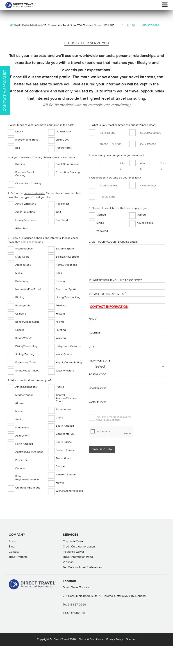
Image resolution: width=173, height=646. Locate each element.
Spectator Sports (66, 289)
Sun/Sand (62, 220)
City (92, 346)
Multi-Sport (22, 256)
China (59, 417)
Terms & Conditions (91, 639)
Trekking (61, 305)
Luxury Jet (62, 139)
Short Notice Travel (27, 370)
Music (19, 273)
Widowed (102, 231)
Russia (60, 386)
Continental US (65, 433)
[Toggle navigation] (165, 5)
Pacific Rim (21, 460)
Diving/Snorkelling (26, 346)
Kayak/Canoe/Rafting (69, 362)
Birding (19, 297)
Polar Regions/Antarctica (27, 478)
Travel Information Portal (78, 557)
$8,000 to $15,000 (110, 144)
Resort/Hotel (63, 147)
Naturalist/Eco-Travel (28, 289)
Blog (11, 546)
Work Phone (97, 402)
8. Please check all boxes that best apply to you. (118, 208)
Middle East (22, 427)
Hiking (60, 321)
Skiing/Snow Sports (68, 256)
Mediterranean (24, 395)
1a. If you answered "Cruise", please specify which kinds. (42, 157)
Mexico (19, 411)
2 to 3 (122, 166)
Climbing (20, 313)
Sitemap (131, 639)
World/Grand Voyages (69, 490)
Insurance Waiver (73, 551)
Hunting (61, 329)
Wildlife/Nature (65, 370)
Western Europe (66, 474)
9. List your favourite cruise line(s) (113, 241)
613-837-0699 (150, 25)
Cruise (19, 131)
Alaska (19, 403)
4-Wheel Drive (24, 248)
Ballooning (22, 281)
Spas (59, 273)
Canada (20, 468)
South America (65, 425)
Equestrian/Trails (25, 362)
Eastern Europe (65, 450)
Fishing (60, 281)
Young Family (145, 222)
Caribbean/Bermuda (27, 487)
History (60, 313)
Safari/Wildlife (23, 338)
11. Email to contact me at (107, 294)
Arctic (18, 419)
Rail (17, 147)
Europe (60, 466)
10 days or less (109, 185)
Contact (14, 551)
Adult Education (25, 212)
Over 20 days (148, 185)
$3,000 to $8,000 (150, 132)
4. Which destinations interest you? (29, 380)
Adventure (21, 228)
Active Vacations (25, 203)
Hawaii (60, 482)
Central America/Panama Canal (66, 398)
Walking (61, 338)
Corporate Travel (73, 541)
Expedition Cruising (68, 172)
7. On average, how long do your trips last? (115, 177)
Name (93, 318)
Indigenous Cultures (68, 346)
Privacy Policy (114, 639)
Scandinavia (63, 409)
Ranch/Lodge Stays (27, 321)
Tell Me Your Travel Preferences (82, 567)
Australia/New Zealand (29, 451)
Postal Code (97, 374)
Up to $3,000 (107, 132)
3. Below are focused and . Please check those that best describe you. (43, 240)
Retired (141, 214)
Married (101, 214)
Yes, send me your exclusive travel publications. (113, 418)
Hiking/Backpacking (68, 297)
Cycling (20, 329)
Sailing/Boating (24, 354)
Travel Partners (18, 557)
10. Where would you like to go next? (115, 280)
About (12, 541)
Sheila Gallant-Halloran (28, 25)
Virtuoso (68, 562)
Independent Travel (27, 139)
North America (24, 443)
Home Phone (97, 388)
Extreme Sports (65, 248)
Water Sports (64, 354)
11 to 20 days (107, 196)
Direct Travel (61, 639)
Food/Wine (62, 203)
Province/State (99, 360)
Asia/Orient (22, 435)
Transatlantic (64, 458)
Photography (23, 305)
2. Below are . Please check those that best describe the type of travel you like (45, 195)
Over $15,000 (148, 144)
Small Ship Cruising (68, 164)
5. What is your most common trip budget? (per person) (122, 125)
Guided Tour (63, 131)
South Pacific (64, 442)
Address (94, 332)
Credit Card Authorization (79, 546)
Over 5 (163, 166)
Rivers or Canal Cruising (24, 174)
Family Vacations (25, 220)
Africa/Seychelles (26, 386)
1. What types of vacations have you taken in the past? (41, 125)
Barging (20, 164)
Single (100, 222)
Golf (58, 212)
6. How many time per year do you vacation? (116, 155)
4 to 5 (142, 166)
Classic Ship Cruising (28, 183)
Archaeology (23, 264)
